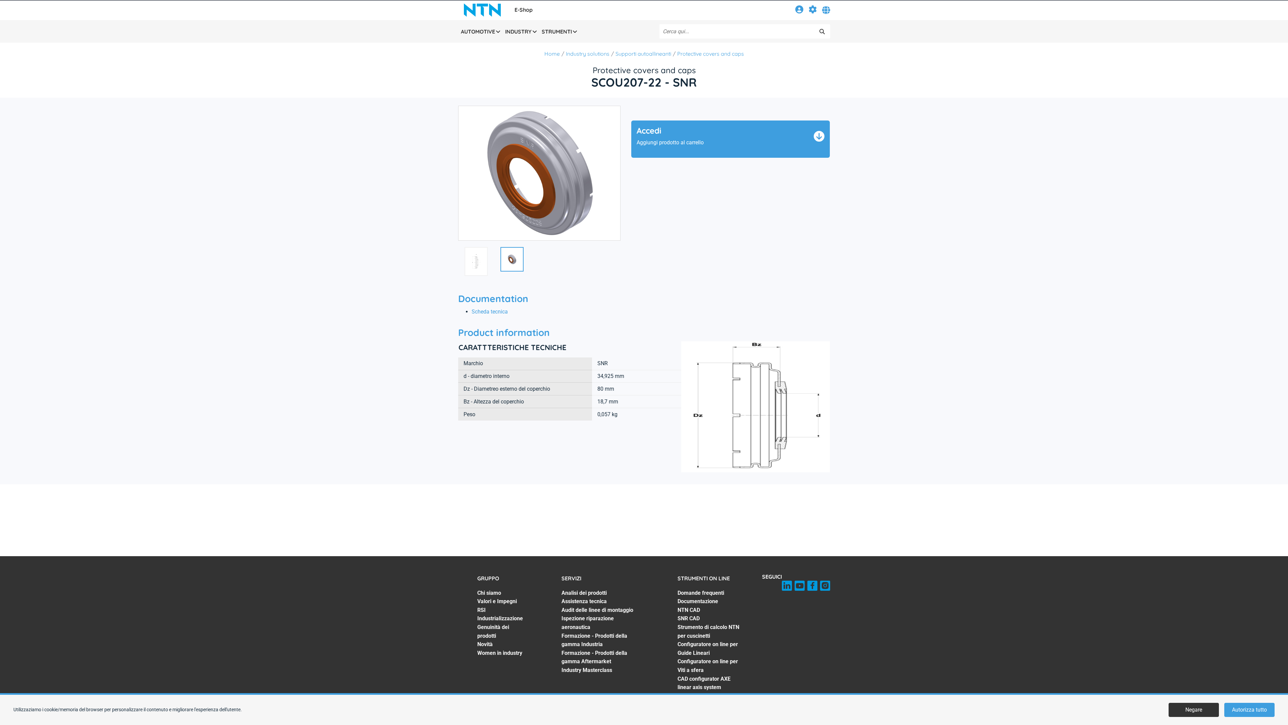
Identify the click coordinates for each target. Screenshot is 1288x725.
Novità (485, 644)
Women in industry (499, 653)
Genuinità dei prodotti (493, 631)
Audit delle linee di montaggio (597, 610)
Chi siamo (489, 593)
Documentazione (698, 601)
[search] (822, 31)
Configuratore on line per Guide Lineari (708, 648)
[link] (799, 10)
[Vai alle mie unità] (813, 10)
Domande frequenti (701, 593)
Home (552, 53)
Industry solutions (587, 53)
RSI (481, 610)
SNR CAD (689, 618)
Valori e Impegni (497, 601)
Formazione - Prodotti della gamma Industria (594, 640)
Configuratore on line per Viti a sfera (708, 665)
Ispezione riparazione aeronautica (587, 622)
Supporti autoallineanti (643, 53)
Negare (1193, 710)
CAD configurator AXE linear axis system (704, 683)
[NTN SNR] (482, 10)
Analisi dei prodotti (584, 593)
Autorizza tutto (1249, 710)
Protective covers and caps (710, 53)
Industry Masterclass (586, 670)
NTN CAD (689, 610)
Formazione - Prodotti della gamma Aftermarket (594, 657)
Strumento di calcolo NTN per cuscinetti (708, 631)
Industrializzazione (500, 618)
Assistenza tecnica (584, 601)
